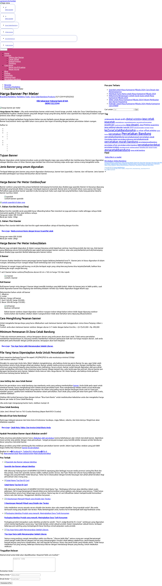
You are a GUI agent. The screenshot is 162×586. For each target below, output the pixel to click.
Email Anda (5, 579)
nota (137, 130)
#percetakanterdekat (42, 453)
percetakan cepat (146, 137)
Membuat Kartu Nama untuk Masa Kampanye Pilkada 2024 (132, 94)
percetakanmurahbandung (147, 142)
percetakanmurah (141, 139)
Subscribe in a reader (113, 157)
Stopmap (148, 162)
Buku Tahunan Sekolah (127, 162)
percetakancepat (132, 137)
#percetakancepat (11, 453)
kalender (119, 127)
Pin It (45, 451)
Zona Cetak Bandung (119, 167)
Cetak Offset (14, 59)
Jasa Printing (144, 125)
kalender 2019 (128, 127)
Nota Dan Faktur (132, 163)
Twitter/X (26, 451)
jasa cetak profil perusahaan (144, 122)
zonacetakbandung (117, 149)
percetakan (114, 133)
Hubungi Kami (10, 77)
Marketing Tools (23, 97)
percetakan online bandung (127, 145)
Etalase (7, 73)
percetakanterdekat (149, 144)
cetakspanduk (109, 119)
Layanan (7, 55)
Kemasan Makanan (109, 162)
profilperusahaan (134, 147)
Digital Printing (15, 61)
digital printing (134, 119)
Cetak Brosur (118, 162)
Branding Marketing (12, 87)
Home (6, 53)
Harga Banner (149, 163)
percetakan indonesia (125, 139)
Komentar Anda (6, 571)
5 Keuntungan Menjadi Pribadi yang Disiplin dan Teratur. (26, 503)
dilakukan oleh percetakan (43, 438)
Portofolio (8, 75)
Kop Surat (154, 162)
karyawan (147, 127)
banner (76, 385)
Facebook (17, 451)
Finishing (12, 63)
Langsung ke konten (8, 1)
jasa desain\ (132, 124)
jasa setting (109, 127)
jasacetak (109, 121)
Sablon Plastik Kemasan (123, 165)
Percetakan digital (110, 139)
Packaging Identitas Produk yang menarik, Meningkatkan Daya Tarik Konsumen (35, 518)
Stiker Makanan (112, 165)
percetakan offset (110, 145)
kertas (152, 127)
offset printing (150, 130)
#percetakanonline (26, 453)
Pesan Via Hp (14, 69)
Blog (6, 71)
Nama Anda (5, 575)
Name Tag (136, 162)
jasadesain (109, 124)
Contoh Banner (141, 163)
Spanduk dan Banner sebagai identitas (19, 466)
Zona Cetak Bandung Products (43, 97)
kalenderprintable (139, 127)
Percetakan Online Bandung (115, 161)
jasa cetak (148, 118)
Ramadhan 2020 (144, 147)
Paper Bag (142, 162)
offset (141, 130)
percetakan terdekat (111, 147)
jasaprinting (155, 125)
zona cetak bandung (137, 150)
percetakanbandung (114, 137)
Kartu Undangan (123, 163)
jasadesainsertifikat (120, 125)
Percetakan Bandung (12, 79)
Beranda (7, 85)
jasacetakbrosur (119, 122)
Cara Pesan (8, 65)
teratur (155, 147)
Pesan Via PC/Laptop (17, 67)
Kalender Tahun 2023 (148, 165)
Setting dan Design (16, 57)
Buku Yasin (132, 165)
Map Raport (139, 165)
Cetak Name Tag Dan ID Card (16, 485)
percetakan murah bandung (121, 141)
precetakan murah (124, 147)
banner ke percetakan (30, 448)
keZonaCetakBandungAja (120, 130)
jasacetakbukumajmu (130, 122)
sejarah (151, 147)
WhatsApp (36, 451)
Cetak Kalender (115, 163)
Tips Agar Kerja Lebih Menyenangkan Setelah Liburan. (25, 534)
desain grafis (120, 119)
